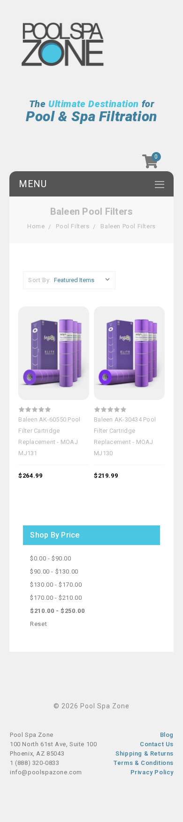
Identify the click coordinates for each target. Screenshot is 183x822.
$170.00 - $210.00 (56, 597)
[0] (150, 164)
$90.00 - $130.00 (54, 571)
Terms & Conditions (144, 762)
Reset (38, 623)
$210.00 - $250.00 (57, 610)
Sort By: (39, 280)
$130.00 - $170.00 (56, 584)
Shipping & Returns (144, 753)
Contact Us (157, 744)
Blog (167, 734)
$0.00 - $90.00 (50, 558)
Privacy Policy (152, 772)
